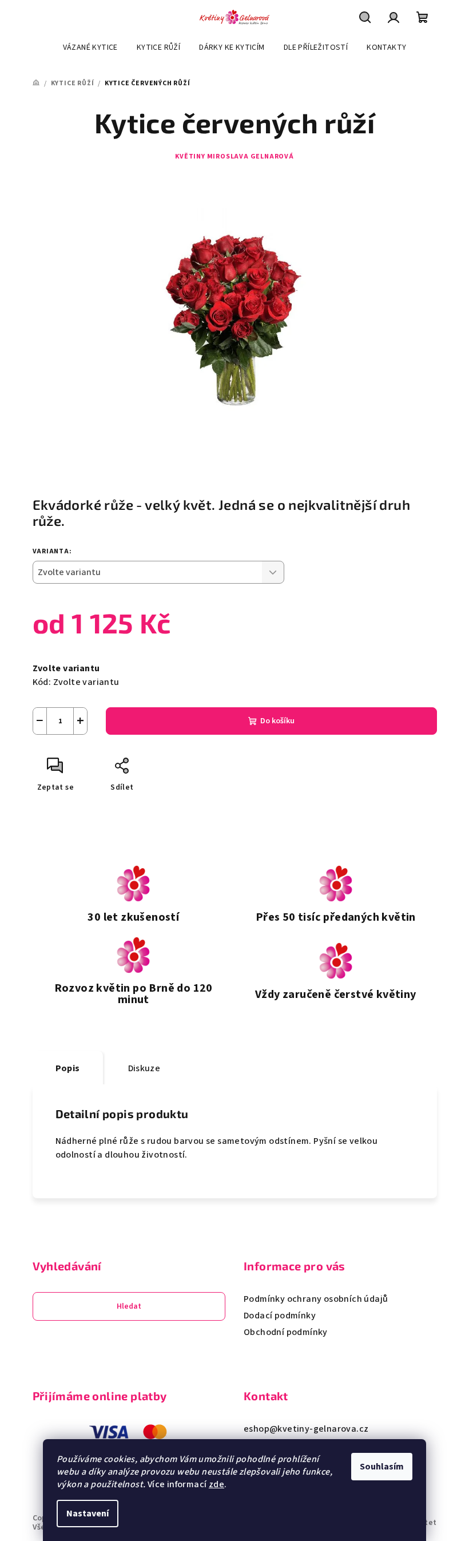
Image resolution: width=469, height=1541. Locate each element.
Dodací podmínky (280, 1315)
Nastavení (87, 1513)
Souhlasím (382, 1466)
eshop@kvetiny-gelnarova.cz (306, 1429)
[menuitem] (90, 47)
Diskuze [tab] (144, 1068)
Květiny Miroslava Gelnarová (234, 156)
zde (216, 1484)
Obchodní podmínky (286, 1332)
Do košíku (277, 721)
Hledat (129, 1306)
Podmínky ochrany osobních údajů (316, 1299)
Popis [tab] (67, 1068)
